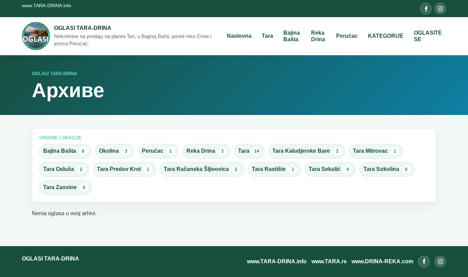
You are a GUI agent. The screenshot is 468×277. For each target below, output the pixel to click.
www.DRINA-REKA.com (382, 261)
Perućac (347, 36)
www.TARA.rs (329, 261)
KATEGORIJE (386, 36)
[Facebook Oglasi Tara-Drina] (426, 8)
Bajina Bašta (291, 36)
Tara (267, 36)
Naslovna (239, 36)
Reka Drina (318, 36)
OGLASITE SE (428, 36)
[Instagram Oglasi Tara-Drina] (440, 8)
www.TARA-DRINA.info (46, 5)
